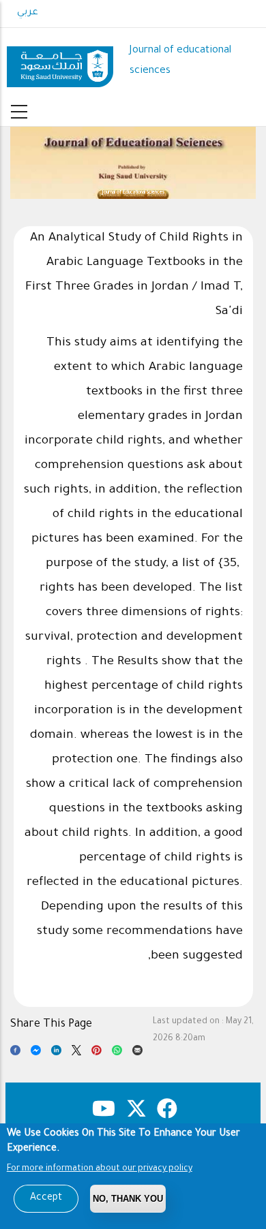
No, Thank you (128, 1199)
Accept (46, 1198)
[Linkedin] (56, 1053)
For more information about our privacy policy (99, 1169)
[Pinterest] (96, 1053)
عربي (27, 12)
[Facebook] (15, 1053)
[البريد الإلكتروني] (137, 1053)
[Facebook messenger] (36, 1053)
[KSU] (60, 62)
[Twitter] (77, 1053)
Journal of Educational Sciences (133, 193)
